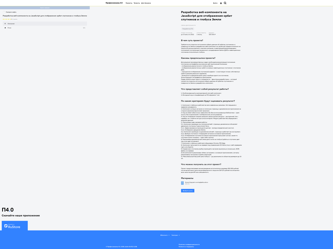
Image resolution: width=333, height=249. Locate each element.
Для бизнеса (146, 3)
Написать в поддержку (186, 246)
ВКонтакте (164, 235)
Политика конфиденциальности (189, 244)
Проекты (129, 3)
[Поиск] (225, 3)
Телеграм (175, 235)
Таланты (137, 3)
